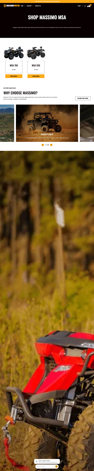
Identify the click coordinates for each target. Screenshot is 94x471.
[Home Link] (12, 6)
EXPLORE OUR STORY (82, 98)
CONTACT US (38, 6)
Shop (22, 6)
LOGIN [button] (79, 6)
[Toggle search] (85, 6)
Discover (29, 6)
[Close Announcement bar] (89, 1)
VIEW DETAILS (13, 76)
